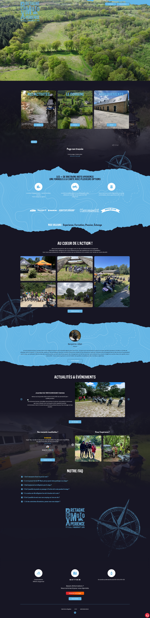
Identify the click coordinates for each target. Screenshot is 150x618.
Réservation (123, 4)
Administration (84, 609)
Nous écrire (75, 599)
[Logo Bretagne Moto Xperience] (29, 11)
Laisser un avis (48, 460)
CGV (75, 609)
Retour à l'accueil (75, 156)
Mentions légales (66, 609)
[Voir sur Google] (47, 447)
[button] (22, 444)
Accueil (57, 4)
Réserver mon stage (75, 593)
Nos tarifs (101, 4)
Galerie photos (75, 311)
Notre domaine (66, 4)
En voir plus (75, 422)
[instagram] (147, 190)
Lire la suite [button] (47, 443)
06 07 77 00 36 (74, 580)
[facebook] (147, 187)
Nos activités (77, 4)
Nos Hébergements (90, 4)
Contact (110, 4)
